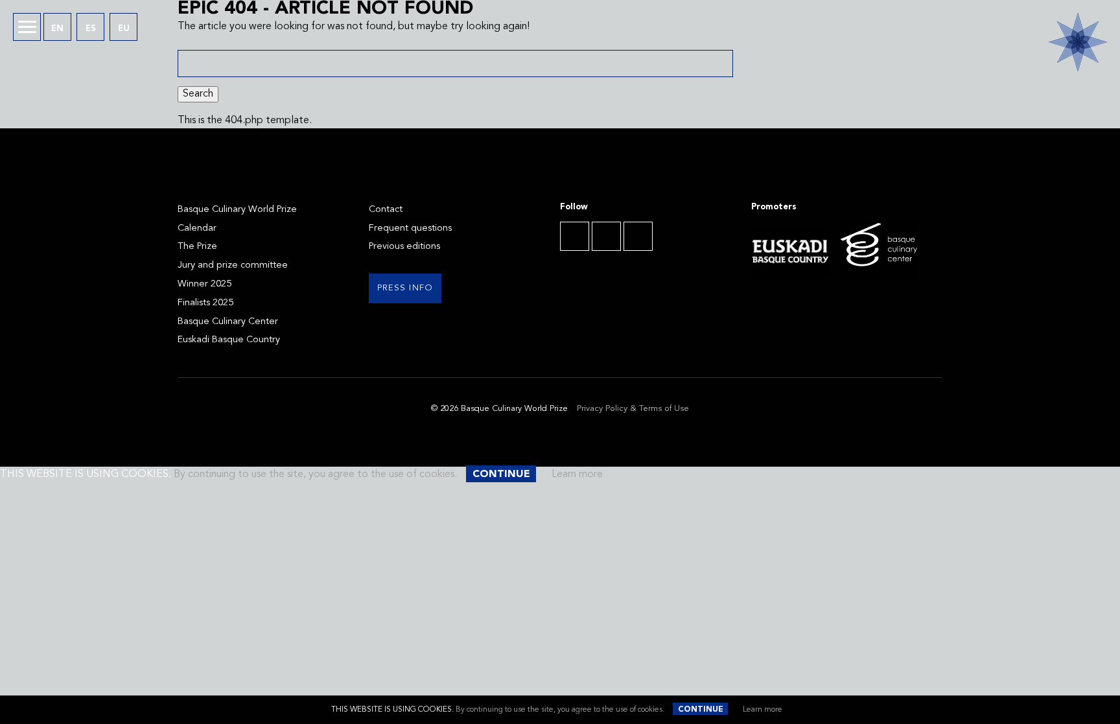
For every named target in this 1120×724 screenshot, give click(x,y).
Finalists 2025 (205, 303)
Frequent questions (410, 228)
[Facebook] (575, 236)
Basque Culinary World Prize (237, 210)
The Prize (197, 246)
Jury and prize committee (233, 265)
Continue (700, 710)
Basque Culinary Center (228, 322)
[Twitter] (606, 236)
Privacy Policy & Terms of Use (633, 408)
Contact (385, 210)
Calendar (197, 228)
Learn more (762, 710)
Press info (405, 288)
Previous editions (404, 246)
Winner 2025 (204, 284)
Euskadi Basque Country (229, 340)
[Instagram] (638, 236)
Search (198, 94)
